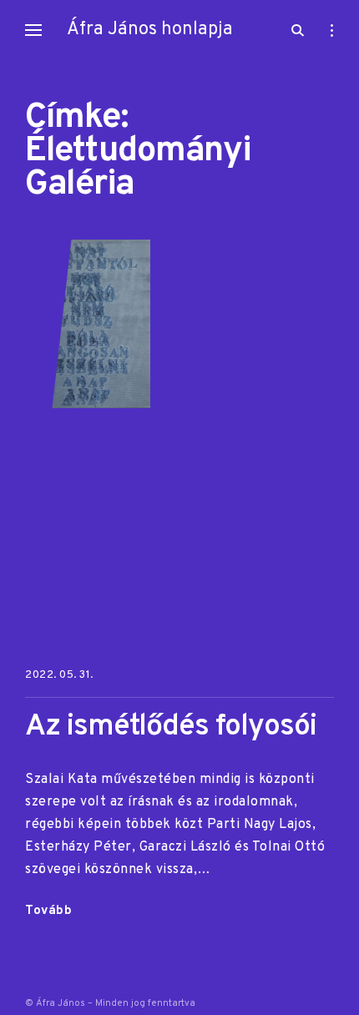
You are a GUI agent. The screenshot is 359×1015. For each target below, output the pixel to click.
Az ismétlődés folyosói (170, 727)
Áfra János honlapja (150, 29)
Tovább (48, 912)
